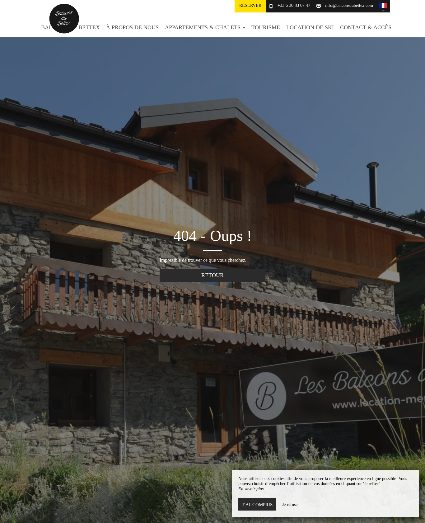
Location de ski (310, 27)
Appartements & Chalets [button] (203, 27)
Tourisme (265, 27)
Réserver (250, 5)
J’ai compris (257, 504)
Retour (212, 275)
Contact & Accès (365, 27)
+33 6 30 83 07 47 (294, 5)
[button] (383, 6)
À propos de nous (132, 27)
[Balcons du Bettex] (61, 18)
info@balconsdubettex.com (349, 5)
